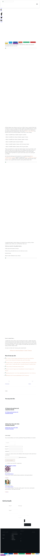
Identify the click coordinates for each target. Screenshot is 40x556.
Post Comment (10, 460)
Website (7, 451)
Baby (13, 535)
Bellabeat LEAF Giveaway (23, 375)
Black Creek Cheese (29, 131)
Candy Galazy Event (19, 366)
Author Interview (15, 533)
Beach (13, 536)
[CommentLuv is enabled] (11, 465)
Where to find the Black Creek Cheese (21, 350)
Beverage (13, 539)
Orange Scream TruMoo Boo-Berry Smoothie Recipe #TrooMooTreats (20, 364)
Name (7, 446)
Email (6, 449)
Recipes (17, 33)
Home (4, 534)
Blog (3, 538)
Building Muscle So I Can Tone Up (28, 373)
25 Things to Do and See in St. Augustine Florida (12, 409)
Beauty (13, 538)
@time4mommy (22, 457)
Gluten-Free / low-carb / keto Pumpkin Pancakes (12, 424)
